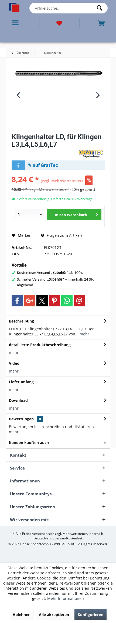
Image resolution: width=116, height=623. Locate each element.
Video (14, 363)
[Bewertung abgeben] (44, 151)
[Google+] (29, 300)
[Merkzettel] (59, 23)
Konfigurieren (90, 614)
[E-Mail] (79, 300)
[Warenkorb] (102, 23)
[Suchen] (101, 8)
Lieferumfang (21, 381)
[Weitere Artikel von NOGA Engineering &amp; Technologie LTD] (91, 153)
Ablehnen (21, 614)
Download (18, 400)
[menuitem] (16, 22)
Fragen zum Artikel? (64, 235)
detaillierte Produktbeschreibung (40, 344)
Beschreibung (21, 321)
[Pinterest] (54, 300)
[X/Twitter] (42, 300)
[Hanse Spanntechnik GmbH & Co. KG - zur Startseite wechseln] (14, 7)
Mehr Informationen (65, 598)
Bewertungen (21, 418)
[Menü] (16, 22)
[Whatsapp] (67, 300)
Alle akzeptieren (54, 614)
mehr (84, 333)
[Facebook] (17, 300)
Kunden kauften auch (29, 442)
